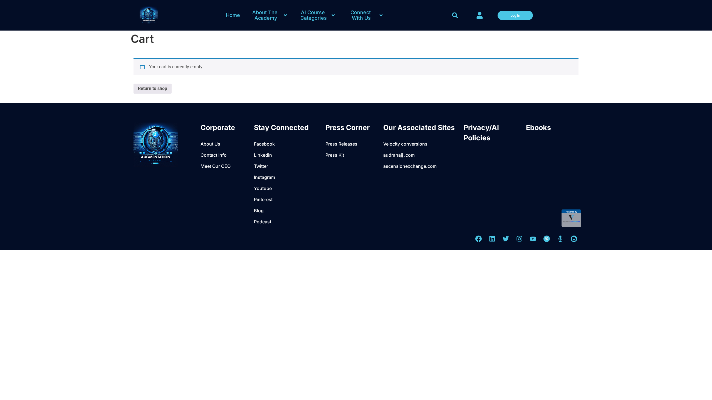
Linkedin (263, 155)
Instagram (264, 177)
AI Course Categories (313, 15)
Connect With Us (361, 15)
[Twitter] (506, 239)
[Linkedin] (492, 239)
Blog (259, 210)
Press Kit (334, 155)
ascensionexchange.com (410, 166)
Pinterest (263, 199)
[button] (455, 15)
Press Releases (341, 144)
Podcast (262, 221)
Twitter (261, 166)
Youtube (263, 188)
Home (233, 15)
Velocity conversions (405, 144)
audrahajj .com (399, 155)
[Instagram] (519, 239)
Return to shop (152, 88)
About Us (210, 144)
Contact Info (214, 155)
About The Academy (265, 15)
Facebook (264, 144)
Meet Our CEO (216, 166)
